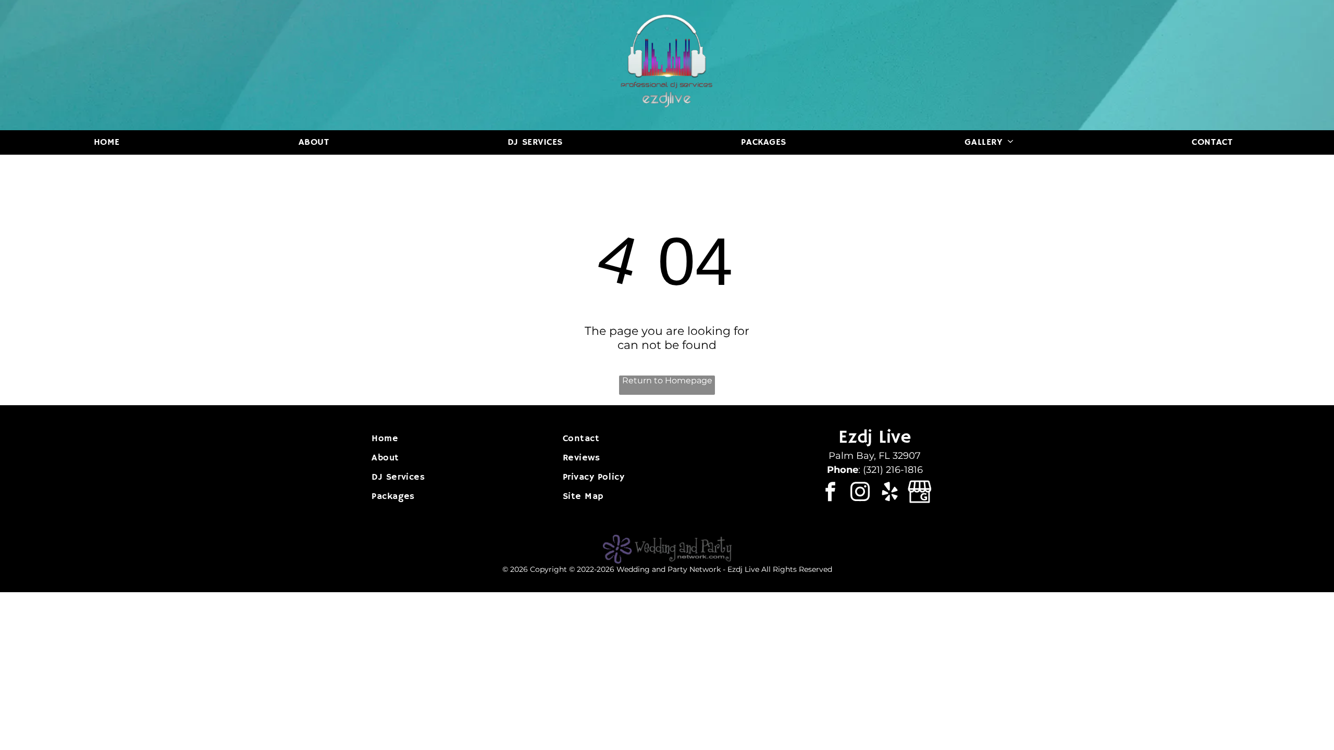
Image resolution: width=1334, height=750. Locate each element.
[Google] (919, 493)
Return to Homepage (667, 380)
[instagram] (860, 493)
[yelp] (890, 493)
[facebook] (830, 493)
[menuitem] (111, 142)
